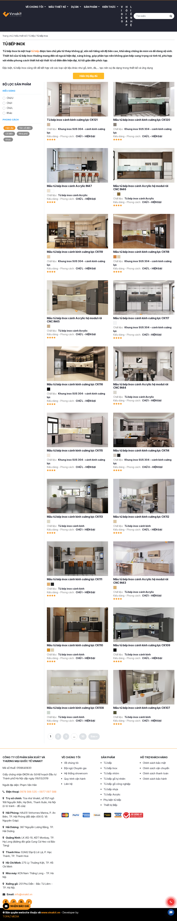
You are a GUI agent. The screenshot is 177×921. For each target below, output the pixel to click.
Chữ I (9, 102)
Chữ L (10, 107)
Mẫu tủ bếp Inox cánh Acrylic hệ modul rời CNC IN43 (140, 580)
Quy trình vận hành (75, 778)
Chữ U (10, 97)
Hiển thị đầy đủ (88, 76)
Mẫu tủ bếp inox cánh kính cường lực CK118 (141, 251)
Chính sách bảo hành (155, 778)
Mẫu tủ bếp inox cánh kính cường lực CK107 (141, 707)
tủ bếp (35, 51)
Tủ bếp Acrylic (112, 794)
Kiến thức (109, 6)
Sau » (94, 736)
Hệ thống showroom (76, 773)
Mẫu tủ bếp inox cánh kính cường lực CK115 (75, 450)
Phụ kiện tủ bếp (112, 799)
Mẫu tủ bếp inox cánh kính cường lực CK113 (75, 516)
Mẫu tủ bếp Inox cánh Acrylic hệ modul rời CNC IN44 (140, 386)
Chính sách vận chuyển (156, 768)
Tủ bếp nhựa (111, 789)
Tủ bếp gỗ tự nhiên (114, 778)
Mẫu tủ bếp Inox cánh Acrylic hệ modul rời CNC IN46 (140, 187)
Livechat (170, 912)
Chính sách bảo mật (154, 762)
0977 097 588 (47, 791)
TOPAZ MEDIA (11, 916)
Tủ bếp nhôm (111, 773)
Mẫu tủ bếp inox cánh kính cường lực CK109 (141, 645)
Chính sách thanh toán (155, 773)
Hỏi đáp (127, 15)
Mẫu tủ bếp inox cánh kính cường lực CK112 (141, 516)
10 (82, 736)
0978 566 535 (28, 791)
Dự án (75, 6)
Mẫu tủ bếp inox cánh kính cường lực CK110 (75, 645)
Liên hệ (131, 15)
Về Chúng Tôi (35, 6)
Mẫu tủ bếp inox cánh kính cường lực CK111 (74, 579)
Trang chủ (8, 35)
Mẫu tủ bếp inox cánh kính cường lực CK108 (75, 707)
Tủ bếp (108, 762)
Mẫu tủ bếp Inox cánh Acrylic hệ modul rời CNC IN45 (74, 319)
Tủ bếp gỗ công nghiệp (117, 784)
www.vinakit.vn (50, 912)
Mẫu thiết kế (57, 6)
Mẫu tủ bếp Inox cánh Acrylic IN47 (69, 186)
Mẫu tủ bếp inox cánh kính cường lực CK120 (141, 119)
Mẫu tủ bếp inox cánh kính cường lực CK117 (141, 318)
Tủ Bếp (31, 35)
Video (122, 14)
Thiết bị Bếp (110, 805)
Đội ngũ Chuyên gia (75, 768)
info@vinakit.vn (23, 894)
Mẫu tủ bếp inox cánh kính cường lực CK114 (141, 450)
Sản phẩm (91, 6)
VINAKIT (12, 16)
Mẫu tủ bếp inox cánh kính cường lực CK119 (75, 251)
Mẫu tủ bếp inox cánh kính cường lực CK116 (75, 384)
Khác (9, 112)
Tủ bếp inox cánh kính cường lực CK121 (72, 119)
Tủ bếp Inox (110, 768)
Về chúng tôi (71, 762)
